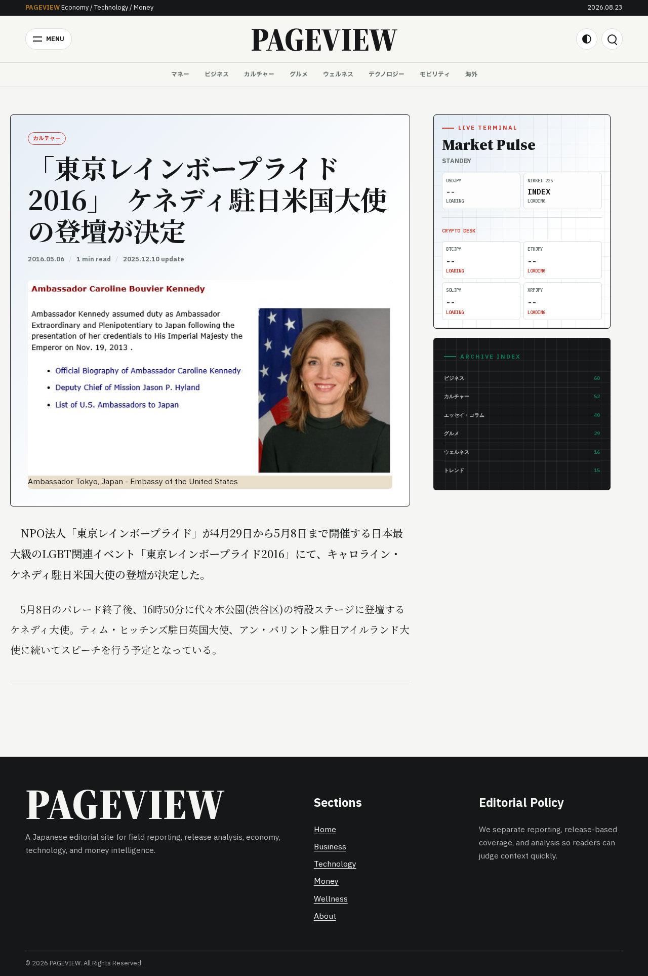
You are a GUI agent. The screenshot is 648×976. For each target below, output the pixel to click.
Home (325, 830)
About (325, 916)
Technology (335, 864)
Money (326, 881)
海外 (471, 74)
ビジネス (217, 74)
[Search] (612, 39)
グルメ (299, 74)
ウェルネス (338, 74)
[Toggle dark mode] (586, 39)
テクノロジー (386, 74)
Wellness (331, 899)
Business (330, 847)
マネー (180, 74)
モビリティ (435, 74)
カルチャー (259, 74)
